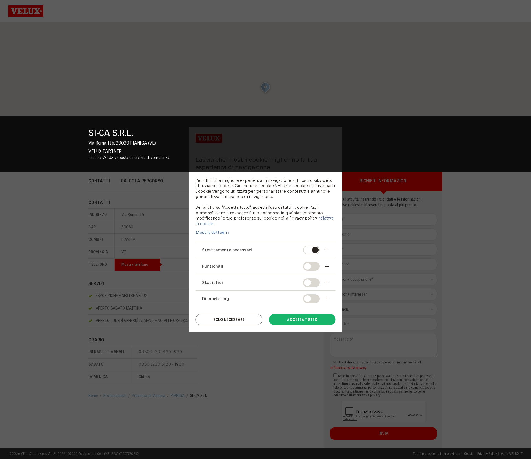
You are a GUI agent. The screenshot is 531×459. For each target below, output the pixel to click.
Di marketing (215, 298)
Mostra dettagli (211, 232)
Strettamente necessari (227, 249)
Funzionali (212, 266)
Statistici (212, 282)
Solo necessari (228, 320)
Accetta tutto (302, 320)
